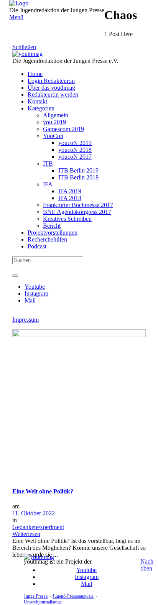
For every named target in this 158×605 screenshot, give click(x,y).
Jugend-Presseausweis (73, 596)
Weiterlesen (26, 534)
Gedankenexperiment (38, 527)
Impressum (25, 319)
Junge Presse (36, 596)
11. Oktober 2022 (33, 513)
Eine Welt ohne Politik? (42, 491)
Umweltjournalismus (43, 602)
